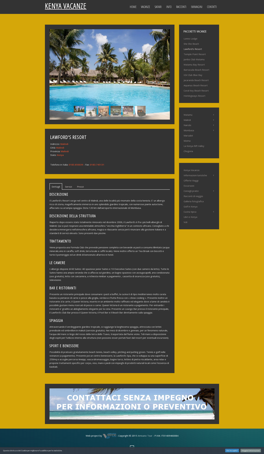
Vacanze (145, 7)
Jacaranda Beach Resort (196, 80)
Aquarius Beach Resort (196, 85)
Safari (158, 7)
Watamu (188, 114)
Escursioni (189, 185)
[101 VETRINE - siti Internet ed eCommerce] (109, 435)
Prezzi (80, 186)
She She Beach (191, 43)
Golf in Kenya (190, 206)
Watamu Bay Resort (194, 64)
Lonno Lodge (190, 38)
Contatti (212, 7)
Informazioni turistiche (195, 175)
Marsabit (188, 135)
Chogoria (188, 151)
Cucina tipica (190, 211)
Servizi (68, 186)
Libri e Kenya (190, 216)
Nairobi (187, 125)
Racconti (181, 7)
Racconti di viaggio (193, 196)
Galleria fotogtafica (194, 201)
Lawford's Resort (193, 48)
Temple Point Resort (195, 54)
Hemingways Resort (194, 95)
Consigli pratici (191, 190)
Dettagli (56, 186)
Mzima (187, 140)
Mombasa (189, 130)
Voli (185, 222)
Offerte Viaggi (191, 180)
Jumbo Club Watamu (194, 59)
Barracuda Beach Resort (196, 69)
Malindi (187, 119)
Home (133, 7)
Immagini (196, 7)
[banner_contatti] (132, 403)
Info (169, 7)
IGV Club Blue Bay (193, 74)
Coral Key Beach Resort (196, 90)
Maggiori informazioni (251, 450)
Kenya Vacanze (192, 170)
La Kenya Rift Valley (194, 145)
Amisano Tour (145, 435)
